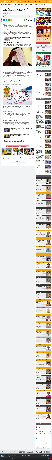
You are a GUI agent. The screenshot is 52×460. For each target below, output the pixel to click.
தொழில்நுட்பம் (38, 441)
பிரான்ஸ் (40, 445)
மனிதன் (28, 1)
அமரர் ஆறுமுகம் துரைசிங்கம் (41, 346)
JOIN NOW (22, 141)
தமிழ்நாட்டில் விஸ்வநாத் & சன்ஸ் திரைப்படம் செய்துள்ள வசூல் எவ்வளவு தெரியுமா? (40, 156)
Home (23, 455)
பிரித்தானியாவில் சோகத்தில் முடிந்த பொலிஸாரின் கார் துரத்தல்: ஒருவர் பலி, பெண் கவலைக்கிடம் (39, 151)
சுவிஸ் (37, 445)
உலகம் (18, 4)
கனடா (43, 443)
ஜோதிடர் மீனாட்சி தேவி (46, 38)
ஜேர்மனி (44, 445)
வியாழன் (43, 50)
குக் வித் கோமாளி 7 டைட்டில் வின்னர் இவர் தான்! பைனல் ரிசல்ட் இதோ (40, 145)
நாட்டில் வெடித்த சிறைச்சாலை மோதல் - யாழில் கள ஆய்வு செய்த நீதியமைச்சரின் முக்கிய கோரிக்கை (40, 75)
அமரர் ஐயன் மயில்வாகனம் (40, 271)
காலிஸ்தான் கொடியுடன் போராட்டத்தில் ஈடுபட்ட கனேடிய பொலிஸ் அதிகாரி (19, 135)
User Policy (36, 455)
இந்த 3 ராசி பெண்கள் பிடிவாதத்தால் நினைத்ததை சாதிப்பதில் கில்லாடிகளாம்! (40, 131)
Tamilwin (9, 458)
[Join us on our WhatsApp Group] (28, 20)
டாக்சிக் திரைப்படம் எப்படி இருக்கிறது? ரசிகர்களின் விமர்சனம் (40, 171)
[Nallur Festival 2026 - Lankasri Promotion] (43, 10)
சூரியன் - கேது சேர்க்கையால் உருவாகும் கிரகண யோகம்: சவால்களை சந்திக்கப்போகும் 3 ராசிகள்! (40, 141)
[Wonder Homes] (43, 14)
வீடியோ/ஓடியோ (42, 447)
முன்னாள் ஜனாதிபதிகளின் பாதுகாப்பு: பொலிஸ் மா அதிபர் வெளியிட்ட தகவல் (20, 38)
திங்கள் (48, 47)
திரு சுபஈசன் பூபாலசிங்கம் (40, 217)
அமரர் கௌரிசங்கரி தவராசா (40, 369)
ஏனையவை (43, 4)
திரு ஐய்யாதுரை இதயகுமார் (40, 224)
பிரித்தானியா (48, 443)
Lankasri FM (37, 1)
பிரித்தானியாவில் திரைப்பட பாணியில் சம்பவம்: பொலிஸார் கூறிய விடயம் (39, 116)
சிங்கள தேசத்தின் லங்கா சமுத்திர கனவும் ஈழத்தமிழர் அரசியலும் (42, 66)
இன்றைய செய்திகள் (43, 45)
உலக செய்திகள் (38, 443)
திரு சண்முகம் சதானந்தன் (40, 202)
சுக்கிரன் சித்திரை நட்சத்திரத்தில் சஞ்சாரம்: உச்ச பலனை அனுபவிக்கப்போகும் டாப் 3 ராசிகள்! (40, 106)
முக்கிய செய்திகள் (18, 161)
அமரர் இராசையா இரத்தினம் (40, 353)
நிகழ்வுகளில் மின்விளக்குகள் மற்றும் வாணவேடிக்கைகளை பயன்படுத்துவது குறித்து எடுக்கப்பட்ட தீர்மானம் (17, 157)
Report (31, 16)
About (26, 455)
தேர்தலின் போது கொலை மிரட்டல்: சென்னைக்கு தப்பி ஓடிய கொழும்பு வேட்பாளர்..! (21, 129)
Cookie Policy (41, 455)
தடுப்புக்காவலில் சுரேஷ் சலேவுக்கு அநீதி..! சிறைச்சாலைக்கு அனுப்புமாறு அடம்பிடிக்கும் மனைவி (40, 79)
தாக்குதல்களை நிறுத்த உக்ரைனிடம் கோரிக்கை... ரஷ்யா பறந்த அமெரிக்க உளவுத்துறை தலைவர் (40, 161)
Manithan (37, 108)
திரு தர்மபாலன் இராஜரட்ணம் (41, 278)
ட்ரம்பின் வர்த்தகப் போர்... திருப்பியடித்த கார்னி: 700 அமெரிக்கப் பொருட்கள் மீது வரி (40, 121)
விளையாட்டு (37, 4)
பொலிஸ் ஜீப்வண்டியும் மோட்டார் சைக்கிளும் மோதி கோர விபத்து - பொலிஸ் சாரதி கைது (6, 157)
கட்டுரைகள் (48, 447)
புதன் (38, 47)
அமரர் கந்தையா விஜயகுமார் (40, 316)
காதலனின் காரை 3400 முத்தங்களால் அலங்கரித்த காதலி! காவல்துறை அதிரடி (40, 126)
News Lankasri (37, 118)
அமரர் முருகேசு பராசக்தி (40, 308)
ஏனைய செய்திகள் (40, 98)
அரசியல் (7, 16)
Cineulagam (37, 113)
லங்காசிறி (23, 1)
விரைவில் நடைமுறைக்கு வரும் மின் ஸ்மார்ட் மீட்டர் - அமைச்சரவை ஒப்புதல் (40, 89)
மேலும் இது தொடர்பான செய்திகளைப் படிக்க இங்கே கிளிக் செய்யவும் (18, 146)
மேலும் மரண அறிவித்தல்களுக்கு (43, 420)
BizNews (31, 4)
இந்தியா (14, 4)
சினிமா (32, 1)
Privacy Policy (48, 455)
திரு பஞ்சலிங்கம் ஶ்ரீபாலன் (40, 256)
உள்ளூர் (9, 4)
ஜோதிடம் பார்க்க (40, 26)
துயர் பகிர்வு (39, 175)
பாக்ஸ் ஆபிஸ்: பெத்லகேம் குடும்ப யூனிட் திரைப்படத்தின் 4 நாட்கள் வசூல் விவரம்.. (40, 111)
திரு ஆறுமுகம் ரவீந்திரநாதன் (41, 286)
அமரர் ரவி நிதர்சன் (39, 338)
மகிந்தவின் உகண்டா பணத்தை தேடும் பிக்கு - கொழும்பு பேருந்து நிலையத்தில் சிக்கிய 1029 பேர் (28, 157)
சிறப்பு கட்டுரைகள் (40, 53)
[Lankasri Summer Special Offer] (43, 23)
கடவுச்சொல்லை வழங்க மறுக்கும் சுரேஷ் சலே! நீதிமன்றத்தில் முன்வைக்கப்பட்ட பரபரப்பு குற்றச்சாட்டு (40, 84)
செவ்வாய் (43, 47)
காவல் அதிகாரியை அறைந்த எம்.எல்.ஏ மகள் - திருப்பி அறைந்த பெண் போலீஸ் (40, 166)
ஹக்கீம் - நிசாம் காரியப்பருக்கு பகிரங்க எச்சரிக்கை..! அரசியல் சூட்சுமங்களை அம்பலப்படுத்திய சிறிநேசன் (40, 94)
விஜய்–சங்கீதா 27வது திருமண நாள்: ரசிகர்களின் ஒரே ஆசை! (40, 136)
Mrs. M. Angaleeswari (39, 38)
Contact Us (30, 455)
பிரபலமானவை (18, 163)
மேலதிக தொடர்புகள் (41, 423)
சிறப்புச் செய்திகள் (40, 70)
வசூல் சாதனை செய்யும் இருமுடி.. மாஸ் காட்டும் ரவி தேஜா (40, 102)
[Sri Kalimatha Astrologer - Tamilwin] (43, 19)
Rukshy (6, 15)
